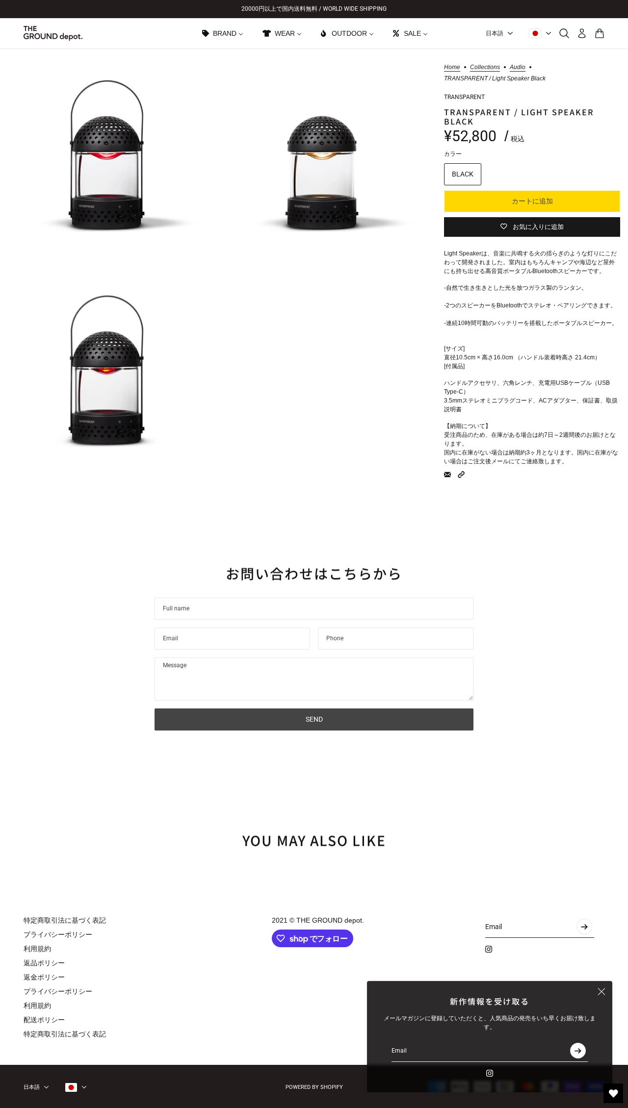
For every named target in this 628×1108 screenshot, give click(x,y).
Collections (485, 67)
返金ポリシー (44, 977)
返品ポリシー (44, 963)
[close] (601, 992)
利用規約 (37, 949)
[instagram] (489, 1073)
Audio (517, 67)
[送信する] (578, 1050)
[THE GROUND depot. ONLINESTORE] (53, 33)
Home (452, 67)
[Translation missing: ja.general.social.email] (447, 474)
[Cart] (599, 33)
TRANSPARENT (464, 97)
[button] (461, 474)
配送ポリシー (44, 1020)
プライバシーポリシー (58, 934)
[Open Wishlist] (613, 1093)
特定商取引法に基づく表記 (65, 920)
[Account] (582, 33)
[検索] (564, 33)
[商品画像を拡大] (106, 155)
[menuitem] (222, 33)
